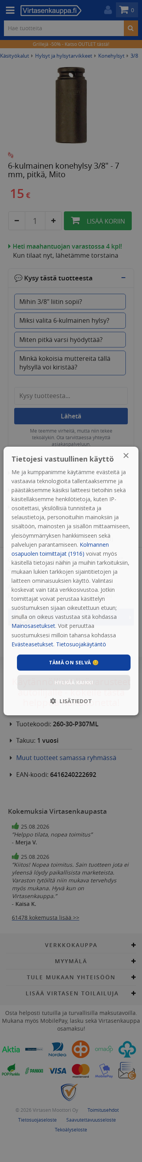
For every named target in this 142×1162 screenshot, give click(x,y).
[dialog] (71, 581)
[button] (71, 701)
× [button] (126, 456)
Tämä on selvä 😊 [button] (74, 662)
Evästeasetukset (32, 644)
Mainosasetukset (33, 626)
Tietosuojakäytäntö (81, 644)
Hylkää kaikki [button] (73, 682)
